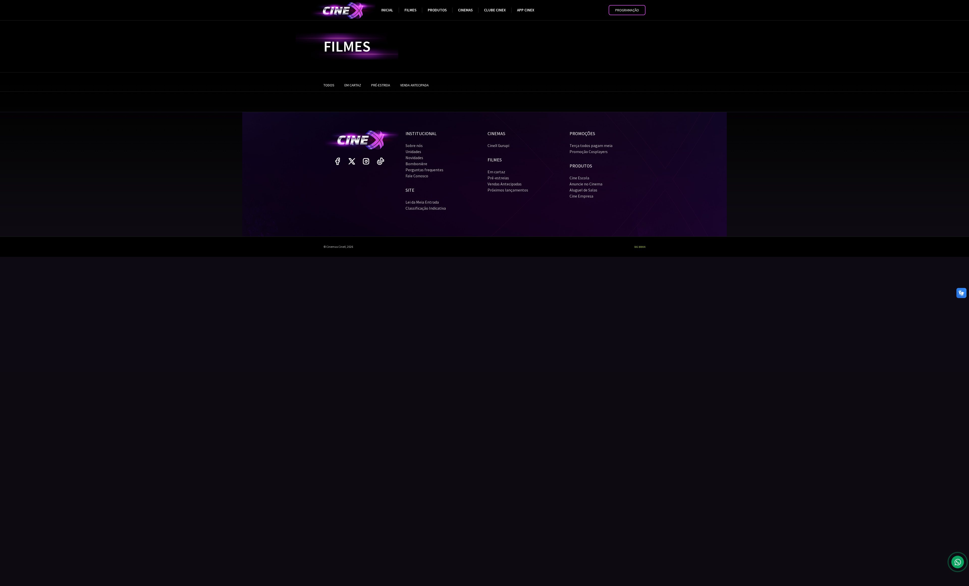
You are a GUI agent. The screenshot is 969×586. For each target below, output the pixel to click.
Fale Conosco (417, 175)
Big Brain (639, 247)
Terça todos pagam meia (591, 145)
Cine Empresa (581, 196)
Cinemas (465, 10)
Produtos (437, 10)
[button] (627, 10)
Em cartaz (496, 171)
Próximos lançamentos (508, 189)
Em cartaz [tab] (352, 85)
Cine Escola (579, 177)
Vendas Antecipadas (505, 183)
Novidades (414, 157)
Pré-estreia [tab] (380, 85)
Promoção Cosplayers (589, 151)
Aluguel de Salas (583, 189)
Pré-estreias (498, 177)
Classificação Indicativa (426, 208)
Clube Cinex (495, 10)
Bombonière (416, 163)
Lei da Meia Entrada (422, 202)
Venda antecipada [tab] (414, 85)
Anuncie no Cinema (586, 183)
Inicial (387, 10)
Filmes (410, 10)
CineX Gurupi (498, 145)
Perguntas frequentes (424, 169)
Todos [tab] (329, 85)
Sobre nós (414, 145)
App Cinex (525, 10)
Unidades (413, 151)
